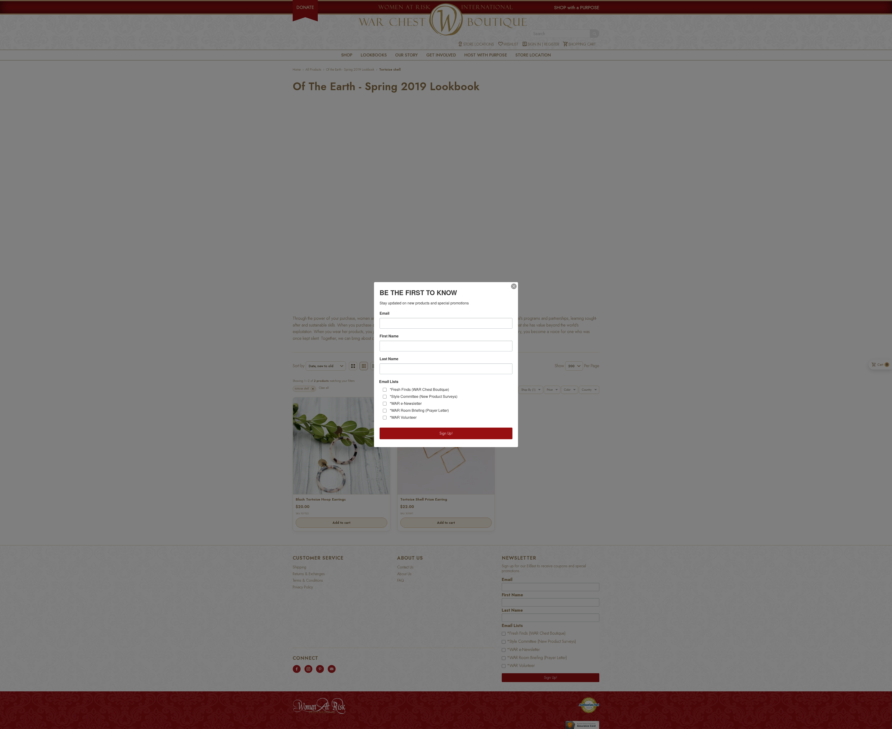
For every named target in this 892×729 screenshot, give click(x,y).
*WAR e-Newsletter (406, 403)
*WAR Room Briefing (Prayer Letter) (419, 410)
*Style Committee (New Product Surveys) (423, 396)
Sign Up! (446, 433)
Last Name (389, 359)
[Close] (514, 286)
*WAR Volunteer (403, 417)
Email (384, 313)
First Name (389, 336)
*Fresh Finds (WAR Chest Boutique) (419, 389)
